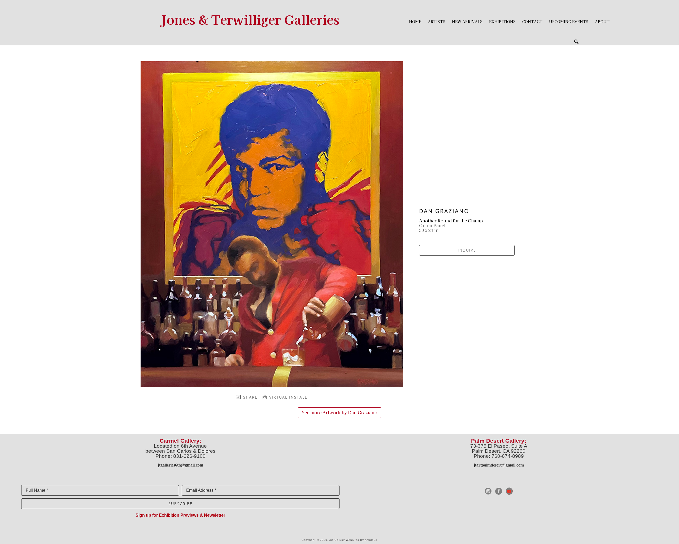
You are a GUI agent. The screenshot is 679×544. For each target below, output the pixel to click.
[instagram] (488, 491)
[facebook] (498, 491)
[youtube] (509, 491)
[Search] (576, 42)
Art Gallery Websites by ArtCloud (353, 539)
